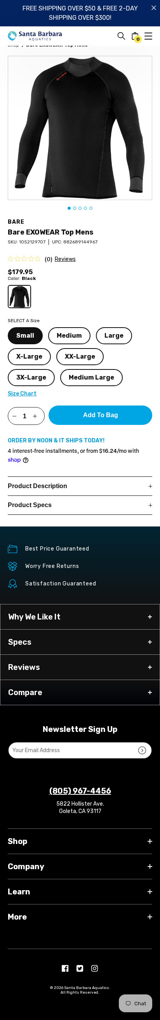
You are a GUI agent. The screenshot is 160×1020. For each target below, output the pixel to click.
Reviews (65, 259)
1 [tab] (69, 208)
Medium (69, 335)
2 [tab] (74, 208)
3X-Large (31, 377)
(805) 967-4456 (80, 791)
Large (113, 335)
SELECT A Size (24, 320)
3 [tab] (80, 208)
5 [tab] (90, 208)
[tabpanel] (80, 128)
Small (25, 335)
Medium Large (91, 377)
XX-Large (80, 356)
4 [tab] (85, 208)
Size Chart (22, 393)
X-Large (29, 356)
